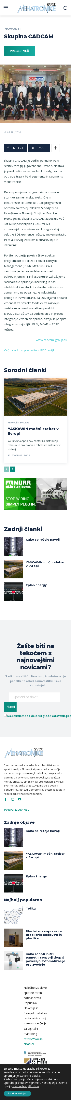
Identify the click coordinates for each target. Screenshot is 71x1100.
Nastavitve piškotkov (25, 1086)
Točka (31, 908)
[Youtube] (19, 799)
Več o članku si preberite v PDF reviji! (29, 350)
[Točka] (13, 915)
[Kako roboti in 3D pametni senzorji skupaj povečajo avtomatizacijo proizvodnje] (13, 960)
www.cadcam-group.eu (51, 340)
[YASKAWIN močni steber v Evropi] (35, 397)
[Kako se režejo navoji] (13, 546)
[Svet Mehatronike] (37, 8)
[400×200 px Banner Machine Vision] (35, 513)
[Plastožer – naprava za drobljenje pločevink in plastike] (13, 938)
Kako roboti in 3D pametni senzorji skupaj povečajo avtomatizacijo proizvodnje (45, 959)
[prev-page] (6, 469)
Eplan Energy (36, 585)
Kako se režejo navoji (43, 539)
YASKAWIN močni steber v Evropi (45, 564)
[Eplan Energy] (13, 591)
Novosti (13, 28)
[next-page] (12, 469)
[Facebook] (5, 799)
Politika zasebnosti (16, 809)
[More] (55, 148)
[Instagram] (12, 799)
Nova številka (18, 422)
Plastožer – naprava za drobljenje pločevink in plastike (44, 934)
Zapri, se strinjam (17, 1093)
